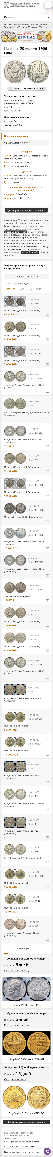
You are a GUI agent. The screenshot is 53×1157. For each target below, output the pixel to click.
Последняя (33, 948)
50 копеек (9, 27)
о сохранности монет (15, 232)
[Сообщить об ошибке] (47, 314)
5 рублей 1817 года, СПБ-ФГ (26, 1113)
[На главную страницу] (22, 5)
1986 (17, 27)
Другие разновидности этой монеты (26, 210)
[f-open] (47, 1151)
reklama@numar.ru (31, 1142)
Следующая (23, 948)
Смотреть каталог (15, 970)
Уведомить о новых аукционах (28, 1122)
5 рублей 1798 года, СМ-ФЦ (26, 1059)
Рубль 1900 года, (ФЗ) (27, 1004)
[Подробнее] (15, 301)
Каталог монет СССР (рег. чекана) (30, 24)
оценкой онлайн (30, 252)
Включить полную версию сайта (19, 1146)
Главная (8, 24)
